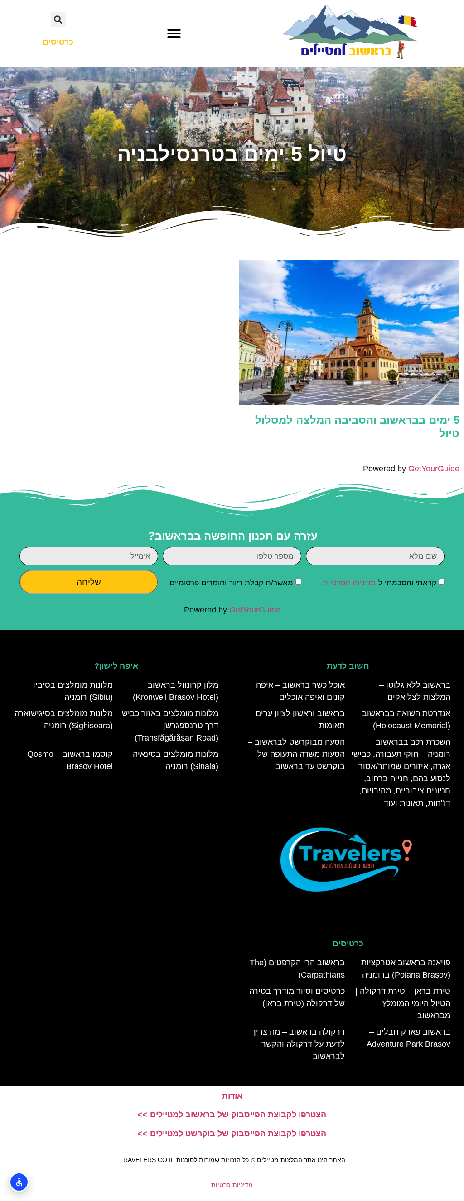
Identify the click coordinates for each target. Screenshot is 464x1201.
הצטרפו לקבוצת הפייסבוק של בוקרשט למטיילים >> (232, 1133)
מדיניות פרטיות (232, 1184)
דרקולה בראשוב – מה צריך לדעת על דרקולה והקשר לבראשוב (298, 1044)
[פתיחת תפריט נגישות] (19, 1182)
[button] (174, 33)
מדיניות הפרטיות (349, 583)
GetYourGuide (433, 468)
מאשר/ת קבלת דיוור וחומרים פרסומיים (231, 583)
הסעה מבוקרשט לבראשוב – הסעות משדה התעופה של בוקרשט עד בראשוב (296, 754)
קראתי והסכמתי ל (379, 583)
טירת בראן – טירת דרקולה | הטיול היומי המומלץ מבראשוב (402, 1003)
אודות (232, 1096)
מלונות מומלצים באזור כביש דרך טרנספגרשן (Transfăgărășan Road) (170, 725)
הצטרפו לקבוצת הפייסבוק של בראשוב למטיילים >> (232, 1114)
